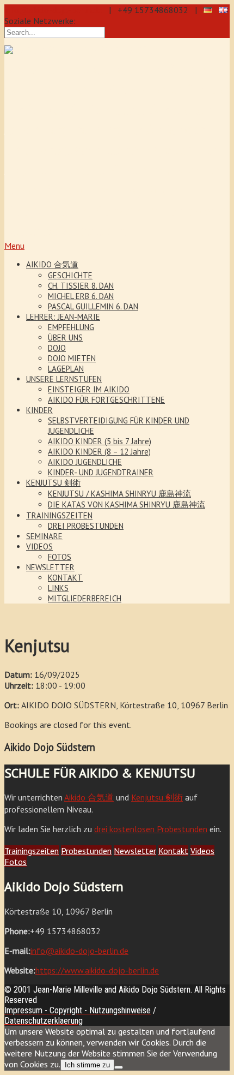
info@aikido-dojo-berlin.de (53, 9)
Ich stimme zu (87, 1065)
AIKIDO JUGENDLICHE (85, 462)
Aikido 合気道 (89, 797)
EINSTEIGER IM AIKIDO (89, 389)
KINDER (39, 410)
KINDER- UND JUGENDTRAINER (100, 472)
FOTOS (59, 557)
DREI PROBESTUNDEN (86, 526)
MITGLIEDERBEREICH (84, 598)
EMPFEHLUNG (71, 327)
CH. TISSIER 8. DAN (81, 285)
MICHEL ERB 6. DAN (81, 296)
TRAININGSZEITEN (59, 515)
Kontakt (173, 850)
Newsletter (135, 850)
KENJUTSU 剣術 (53, 482)
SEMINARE (44, 536)
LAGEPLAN (66, 368)
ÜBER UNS (65, 337)
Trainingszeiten (31, 850)
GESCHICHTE (70, 275)
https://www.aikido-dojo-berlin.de (97, 970)
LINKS (58, 588)
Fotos (15, 861)
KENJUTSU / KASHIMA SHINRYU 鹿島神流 (119, 493)
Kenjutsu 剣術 (157, 797)
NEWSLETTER (50, 567)
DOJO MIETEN (72, 358)
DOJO (57, 348)
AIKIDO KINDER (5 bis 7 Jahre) (99, 441)
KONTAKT (65, 577)
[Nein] (118, 1067)
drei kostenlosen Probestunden (150, 828)
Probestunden (86, 850)
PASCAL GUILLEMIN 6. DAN (93, 306)
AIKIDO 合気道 (52, 264)
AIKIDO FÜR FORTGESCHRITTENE (106, 400)
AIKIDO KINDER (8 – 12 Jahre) (99, 451)
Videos (202, 850)
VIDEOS (39, 546)
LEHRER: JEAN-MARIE (63, 317)
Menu (14, 245)
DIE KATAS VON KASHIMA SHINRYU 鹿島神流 (126, 504)
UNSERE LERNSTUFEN (64, 379)
